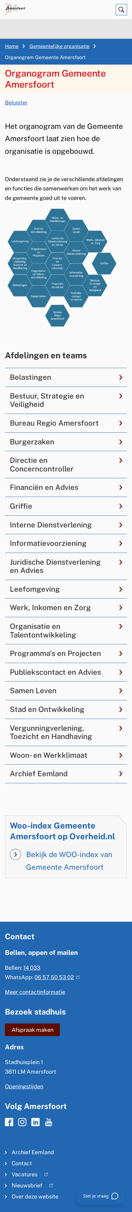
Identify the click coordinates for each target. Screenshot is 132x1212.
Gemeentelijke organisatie (59, 46)
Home (11, 46)
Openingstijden (24, 1086)
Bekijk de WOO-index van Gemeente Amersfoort (69, 860)
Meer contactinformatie (35, 992)
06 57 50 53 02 (55, 977)
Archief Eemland (33, 1152)
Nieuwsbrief (23, 1186)
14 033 (31, 967)
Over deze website (35, 1196)
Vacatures (21, 1175)
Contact (22, 1163)
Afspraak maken (32, 1030)
